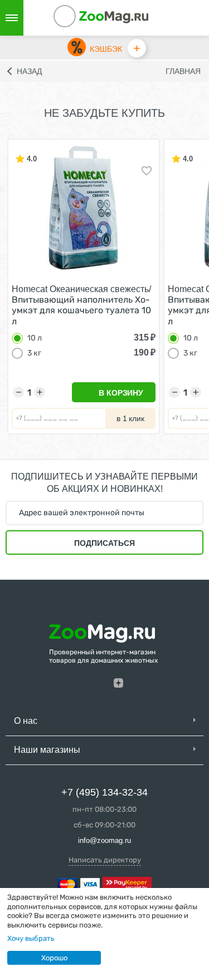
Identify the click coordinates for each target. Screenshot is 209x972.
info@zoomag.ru (104, 840)
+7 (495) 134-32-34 (104, 792)
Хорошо (54, 958)
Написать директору (105, 860)
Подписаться (104, 543)
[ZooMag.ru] (113, 16)
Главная (183, 71)
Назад (29, 71)
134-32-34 (80, 18)
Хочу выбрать (31, 938)
